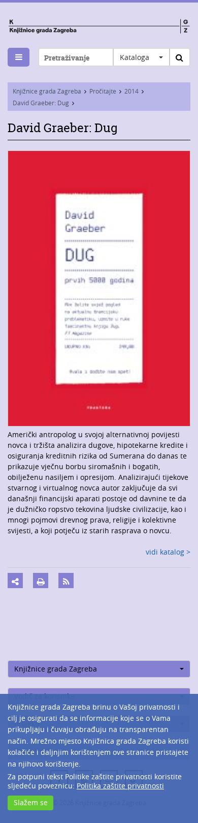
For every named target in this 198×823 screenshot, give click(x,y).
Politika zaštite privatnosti (120, 785)
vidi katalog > (168, 552)
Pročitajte (102, 91)
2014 (131, 91)
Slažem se (31, 802)
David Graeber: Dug (41, 103)
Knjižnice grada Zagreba (47, 91)
